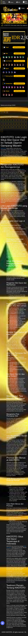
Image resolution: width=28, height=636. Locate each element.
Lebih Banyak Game (19, 53)
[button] (2, 18)
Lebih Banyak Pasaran (19, 47)
